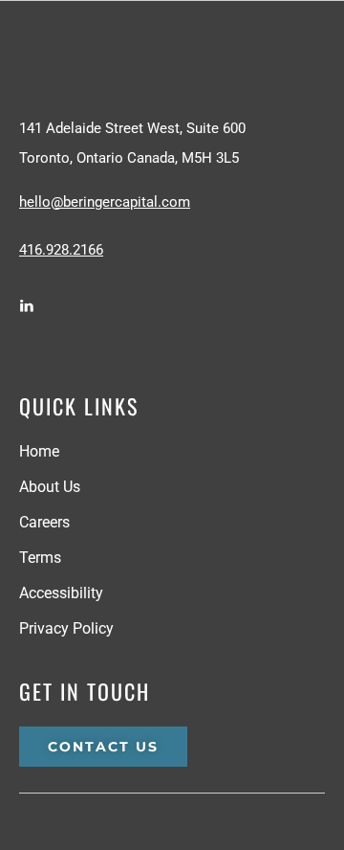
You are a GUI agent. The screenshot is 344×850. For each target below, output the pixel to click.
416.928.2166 (61, 249)
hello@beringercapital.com (104, 202)
